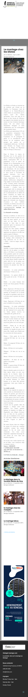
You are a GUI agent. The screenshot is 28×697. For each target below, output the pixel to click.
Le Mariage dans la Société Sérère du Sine (13, 480)
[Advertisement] (14, 24)
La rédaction (9, 54)
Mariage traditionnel (9, 57)
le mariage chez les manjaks (12, 509)
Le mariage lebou (11, 521)
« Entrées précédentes (9, 532)
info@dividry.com (7, 672)
